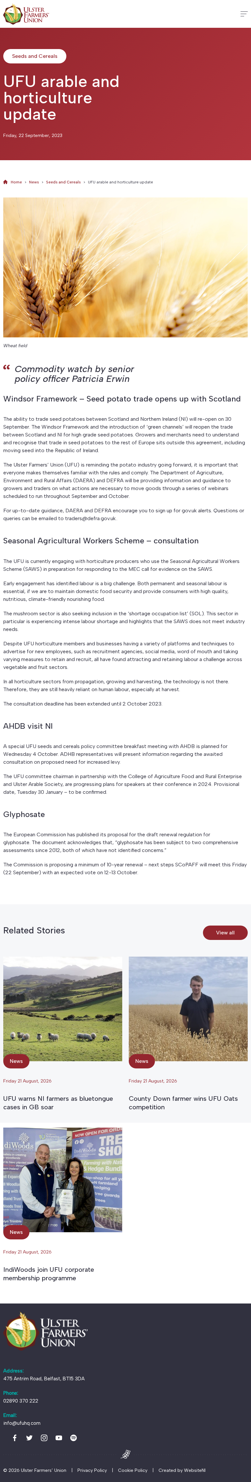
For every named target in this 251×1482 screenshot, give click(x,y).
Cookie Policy (132, 1470)
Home (16, 182)
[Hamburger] (244, 13)
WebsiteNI (195, 1470)
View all (225, 932)
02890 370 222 (20, 1401)
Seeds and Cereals (63, 182)
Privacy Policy (92, 1470)
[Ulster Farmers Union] (26, 14)
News (34, 182)
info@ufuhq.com (22, 1423)
